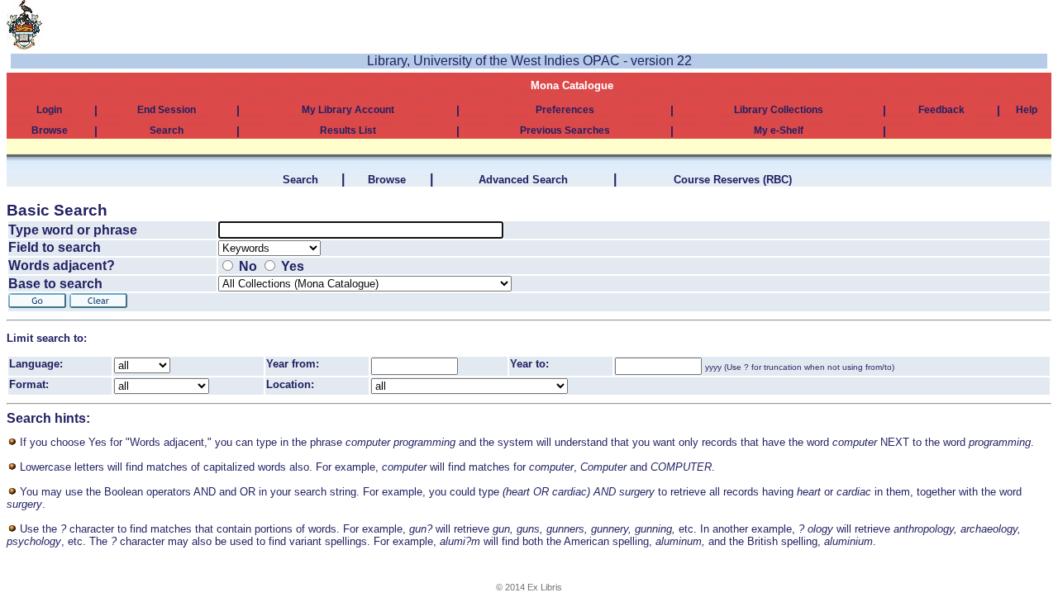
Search (166, 130)
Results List (348, 130)
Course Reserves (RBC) (733, 179)
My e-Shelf (778, 130)
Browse (49, 130)
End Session (166, 110)
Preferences (565, 110)
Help (1026, 110)
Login (49, 110)
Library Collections (778, 110)
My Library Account (348, 110)
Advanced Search (523, 179)
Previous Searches (565, 130)
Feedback (941, 110)
